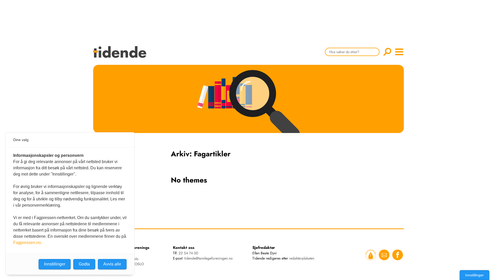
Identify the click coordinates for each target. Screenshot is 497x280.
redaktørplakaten (301, 258)
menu (399, 52)
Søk (387, 52)
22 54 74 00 (188, 253)
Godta (84, 264)
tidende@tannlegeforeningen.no (208, 258)
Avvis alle (112, 264)
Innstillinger (474, 275)
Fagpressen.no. (27, 242)
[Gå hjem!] (121, 55)
